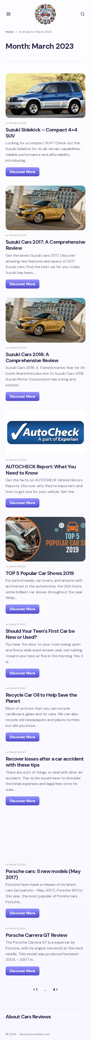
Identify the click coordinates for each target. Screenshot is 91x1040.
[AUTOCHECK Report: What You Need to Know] (45, 432)
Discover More (22, 171)
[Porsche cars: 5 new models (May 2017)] (45, 837)
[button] (8, 14)
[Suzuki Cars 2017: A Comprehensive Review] (45, 208)
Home (9, 32)
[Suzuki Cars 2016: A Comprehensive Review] (45, 320)
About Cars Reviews (28, 1016)
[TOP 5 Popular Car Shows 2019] (45, 539)
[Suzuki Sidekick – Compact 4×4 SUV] (45, 95)
